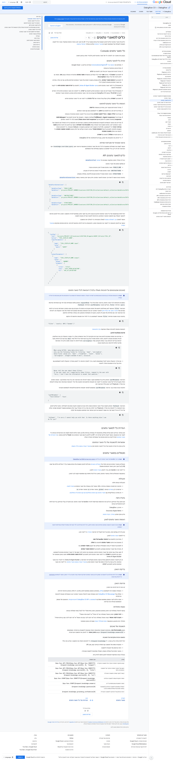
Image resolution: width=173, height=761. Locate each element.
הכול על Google (142, 757)
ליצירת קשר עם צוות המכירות (139, 747)
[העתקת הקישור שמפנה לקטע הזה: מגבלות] (117, 479)
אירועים (35, 741)
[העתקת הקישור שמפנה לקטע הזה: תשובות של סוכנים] (108, 626)
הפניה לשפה (70, 486)
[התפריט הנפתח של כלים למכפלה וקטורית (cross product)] (106, 2)
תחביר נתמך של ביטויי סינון (110, 310)
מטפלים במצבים (96, 464)
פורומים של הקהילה (104, 738)
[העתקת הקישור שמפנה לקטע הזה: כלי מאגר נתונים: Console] (98, 51)
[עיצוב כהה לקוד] (119, 182)
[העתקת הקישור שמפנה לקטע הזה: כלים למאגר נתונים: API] (101, 156)
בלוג (35, 738)
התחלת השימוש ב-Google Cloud (64, 741)
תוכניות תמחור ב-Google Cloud (138, 741)
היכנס (3, 2)
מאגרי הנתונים (98, 44)
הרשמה (20, 757)
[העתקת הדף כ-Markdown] (89, 37)
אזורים (111, 489)
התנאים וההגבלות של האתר (123, 757)
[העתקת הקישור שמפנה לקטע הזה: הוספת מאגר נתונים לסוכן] (102, 520)
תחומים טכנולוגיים (142, 2)
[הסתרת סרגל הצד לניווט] (151, 758)
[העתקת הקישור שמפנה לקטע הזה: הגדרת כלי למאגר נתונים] (99, 428)
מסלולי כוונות (99, 621)
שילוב (101, 591)
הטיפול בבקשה (81, 44)
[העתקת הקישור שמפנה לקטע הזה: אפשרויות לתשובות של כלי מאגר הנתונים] (90, 442)
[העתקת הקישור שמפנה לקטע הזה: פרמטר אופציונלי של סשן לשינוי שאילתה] (98, 143)
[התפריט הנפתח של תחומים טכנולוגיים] (134, 2)
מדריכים (158, 11)
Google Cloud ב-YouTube (30, 747)
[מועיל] (52, 33)
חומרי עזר (149, 11)
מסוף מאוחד (60, 19)
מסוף (26, 2)
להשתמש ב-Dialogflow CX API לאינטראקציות (82, 599)
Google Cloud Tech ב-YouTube (28, 749)
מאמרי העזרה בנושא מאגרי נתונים (77, 562)
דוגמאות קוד (70, 744)
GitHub (71, 738)
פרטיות (134, 757)
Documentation (115, 33)
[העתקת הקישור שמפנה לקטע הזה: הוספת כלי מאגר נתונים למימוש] (98, 104)
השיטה (93, 160)
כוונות (105, 621)
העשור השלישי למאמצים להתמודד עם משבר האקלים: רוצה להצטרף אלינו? (78, 757)
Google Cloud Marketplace (139, 744)
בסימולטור (52, 574)
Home (123, 33)
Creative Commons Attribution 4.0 (97, 722)
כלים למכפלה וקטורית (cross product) (119, 2)
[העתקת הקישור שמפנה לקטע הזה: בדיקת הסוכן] (113, 569)
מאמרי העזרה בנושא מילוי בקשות (81, 446)
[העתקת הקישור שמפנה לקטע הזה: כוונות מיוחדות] (111, 607)
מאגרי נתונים (97, 470)
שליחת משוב (54, 38)
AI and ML (106, 33)
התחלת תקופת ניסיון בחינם (12, 8)
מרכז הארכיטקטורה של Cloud (65, 747)
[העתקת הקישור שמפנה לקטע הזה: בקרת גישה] (114, 498)
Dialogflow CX (150, 8)
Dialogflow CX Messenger (106, 594)
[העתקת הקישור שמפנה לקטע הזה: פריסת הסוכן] (113, 583)
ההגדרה (89, 532)
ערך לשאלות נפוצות (111, 219)
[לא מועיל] (49, 33)
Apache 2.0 (72, 722)
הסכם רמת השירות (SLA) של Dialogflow (84, 459)
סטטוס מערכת (106, 747)
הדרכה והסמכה (69, 749)
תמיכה (141, 11)
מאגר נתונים (114, 535)
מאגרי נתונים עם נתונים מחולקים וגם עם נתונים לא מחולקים (87, 493)
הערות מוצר (107, 744)
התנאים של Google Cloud (108, 757)
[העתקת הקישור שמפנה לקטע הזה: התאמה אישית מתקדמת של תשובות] (101, 637)
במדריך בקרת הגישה (109, 514)
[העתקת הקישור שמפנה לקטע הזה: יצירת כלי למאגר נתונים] (105, 61)
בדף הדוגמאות (96, 329)
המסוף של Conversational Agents (103, 65)
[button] (161, 64)
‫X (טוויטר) (34, 744)
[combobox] (42, 2)
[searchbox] (161, 17)
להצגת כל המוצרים (142, 738)
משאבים (133, 11)
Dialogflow (162, 8)
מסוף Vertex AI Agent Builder (88, 85)
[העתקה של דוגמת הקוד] (122, 182)
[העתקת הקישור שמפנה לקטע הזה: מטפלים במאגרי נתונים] (101, 453)
